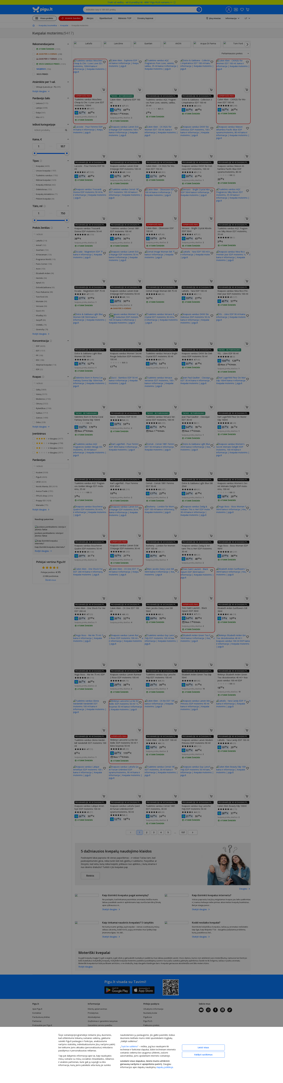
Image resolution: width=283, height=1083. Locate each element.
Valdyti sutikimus (203, 1054)
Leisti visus (203, 1047)
